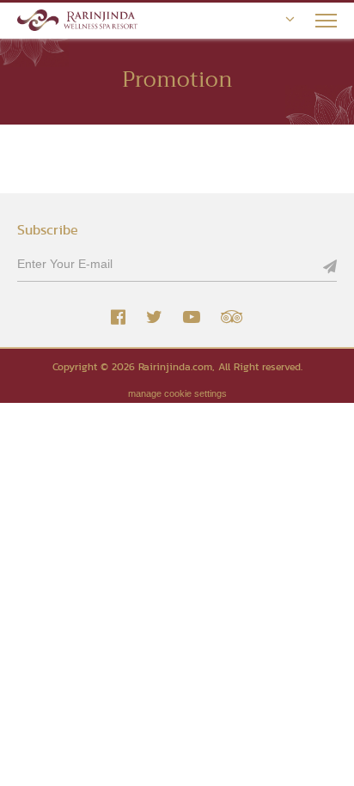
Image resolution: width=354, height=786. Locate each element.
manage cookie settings (177, 393)
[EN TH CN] (281, 19)
